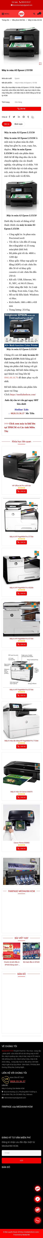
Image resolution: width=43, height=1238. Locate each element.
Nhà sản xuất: (7, 79)
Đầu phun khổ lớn (18, 20)
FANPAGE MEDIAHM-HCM (21, 891)
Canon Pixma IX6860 (21, 843)
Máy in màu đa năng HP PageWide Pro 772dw (21, 741)
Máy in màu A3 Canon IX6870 (21, 792)
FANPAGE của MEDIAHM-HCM (17, 1106)
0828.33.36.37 (26, 2)
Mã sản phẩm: (7, 83)
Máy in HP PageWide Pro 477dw (21, 639)
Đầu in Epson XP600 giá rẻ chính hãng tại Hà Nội (31, 963)
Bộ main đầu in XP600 (12, 962)
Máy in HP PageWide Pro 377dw (21, 537)
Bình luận (19, 124)
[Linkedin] (19, 117)
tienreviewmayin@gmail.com (22, 5)
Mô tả (6, 124)
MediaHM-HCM (7, 1051)
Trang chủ (5, 20)
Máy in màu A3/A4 (35, 20)
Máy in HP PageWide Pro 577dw (21, 690)
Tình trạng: (6, 102)
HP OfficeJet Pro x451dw (21, 486)
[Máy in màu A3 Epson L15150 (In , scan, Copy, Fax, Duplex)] (21, 45)
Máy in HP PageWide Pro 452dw (21, 588)
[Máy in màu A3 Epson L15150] (21, 14)
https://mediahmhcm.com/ (23, 394)
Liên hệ (22, 109)
